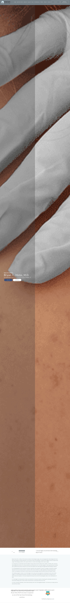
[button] (64, 2)
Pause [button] (14, 552)
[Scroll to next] (58, 552)
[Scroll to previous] (12, 552)
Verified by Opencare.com (48, 599)
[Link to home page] (5, 2)
